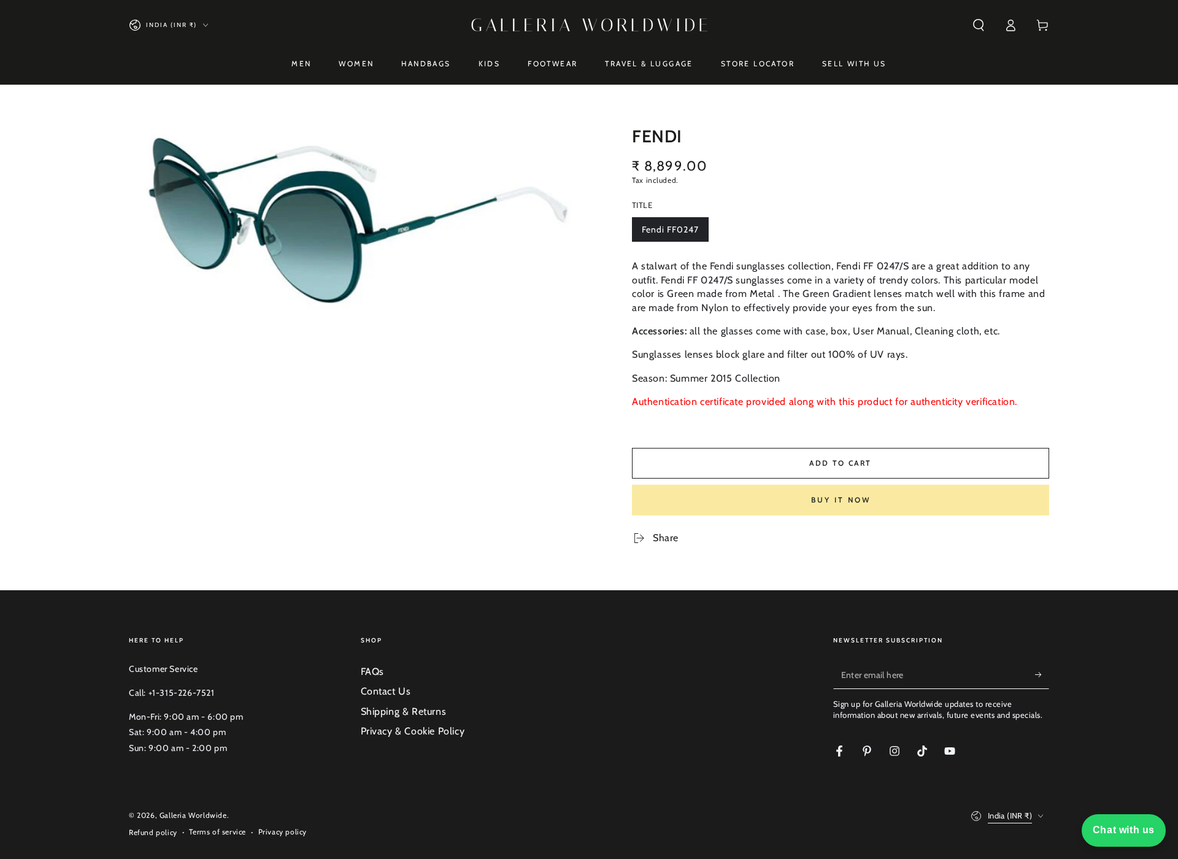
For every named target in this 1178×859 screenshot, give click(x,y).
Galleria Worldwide (193, 815)
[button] (979, 25)
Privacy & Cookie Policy (413, 731)
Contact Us (386, 691)
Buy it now (841, 499)
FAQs (372, 671)
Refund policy (153, 832)
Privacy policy (282, 831)
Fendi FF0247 (670, 233)
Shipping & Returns (404, 711)
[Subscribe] (1042, 674)
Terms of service (217, 831)
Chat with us (1124, 830)
